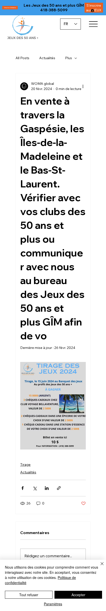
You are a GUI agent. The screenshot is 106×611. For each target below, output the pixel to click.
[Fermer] (99, 567)
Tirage (25, 464)
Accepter (78, 594)
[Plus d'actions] (83, 86)
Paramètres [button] (53, 603)
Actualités (47, 58)
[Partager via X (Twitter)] (34, 488)
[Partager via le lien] (58, 488)
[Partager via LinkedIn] (46, 488)
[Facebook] (92, 10)
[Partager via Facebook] (22, 488)
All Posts (22, 58)
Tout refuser (28, 594)
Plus (68, 58)
